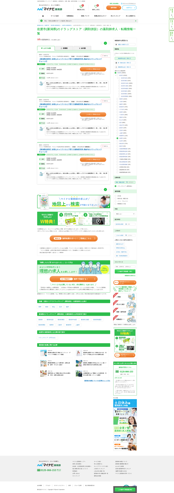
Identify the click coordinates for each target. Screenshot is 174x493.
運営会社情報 (97, 476)
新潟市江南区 (85, 319)
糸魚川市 (121, 125)
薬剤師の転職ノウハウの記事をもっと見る (97, 380)
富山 (53, 307)
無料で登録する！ (74, 279)
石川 (60, 307)
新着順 (65, 48)
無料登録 (114, 7)
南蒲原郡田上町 (123, 154)
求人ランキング (115, 16)
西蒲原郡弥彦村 (123, 151)
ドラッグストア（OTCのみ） (47, 337)
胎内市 (121, 146)
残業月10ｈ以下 (120, 244)
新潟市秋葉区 (97, 319)
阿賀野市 (121, 135)
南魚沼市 (121, 143)
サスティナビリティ (59, 485)
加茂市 (121, 112)
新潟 (46, 307)
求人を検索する (130, 16)
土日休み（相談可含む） (122, 252)
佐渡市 (121, 138)
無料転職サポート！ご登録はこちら (73, 238)
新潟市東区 (61, 319)
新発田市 (68, 325)
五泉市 (121, 130)
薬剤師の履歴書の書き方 (121, 464)
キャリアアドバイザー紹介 (101, 466)
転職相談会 (70, 16)
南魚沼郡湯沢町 (123, 162)
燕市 (120, 122)
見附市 (121, 117)
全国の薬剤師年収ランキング (123, 468)
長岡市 (51, 325)
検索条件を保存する (130, 275)
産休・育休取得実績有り (122, 255)
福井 (67, 307)
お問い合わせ (76, 473)
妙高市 (121, 127)
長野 (40, 307)
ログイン (129, 7)
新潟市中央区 (73, 319)
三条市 (60, 325)
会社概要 (39, 485)
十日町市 (121, 114)
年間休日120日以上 (120, 248)
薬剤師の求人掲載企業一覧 (101, 473)
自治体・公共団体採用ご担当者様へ (81, 466)
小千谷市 (121, 109)
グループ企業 (77, 485)
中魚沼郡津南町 (123, 164)
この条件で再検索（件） (125, 271)
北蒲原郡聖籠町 (123, 148)
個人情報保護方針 (90, 485)
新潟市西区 (42, 325)
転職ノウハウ (85, 16)
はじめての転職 (119, 466)
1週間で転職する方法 (121, 471)
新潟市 (41, 319)
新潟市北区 (50, 319)
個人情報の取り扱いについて (80, 468)
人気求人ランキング (99, 468)
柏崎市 (121, 104)
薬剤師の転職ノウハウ (121, 461)
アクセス (48, 485)
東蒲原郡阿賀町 (123, 156)
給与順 (83, 48)
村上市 (121, 120)
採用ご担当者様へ (114, 3)
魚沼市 (121, 141)
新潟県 (119, 72)
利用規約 (74, 471)
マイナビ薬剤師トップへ (78, 461)
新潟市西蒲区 (124, 96)
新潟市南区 (124, 91)
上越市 (78, 325)
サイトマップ (76, 476)
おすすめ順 (47, 48)
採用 (69, 485)
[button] (105, 56)
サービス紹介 (55, 16)
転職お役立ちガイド (100, 16)
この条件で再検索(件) (125, 489)
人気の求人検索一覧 (99, 471)
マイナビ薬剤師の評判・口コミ (123, 473)
